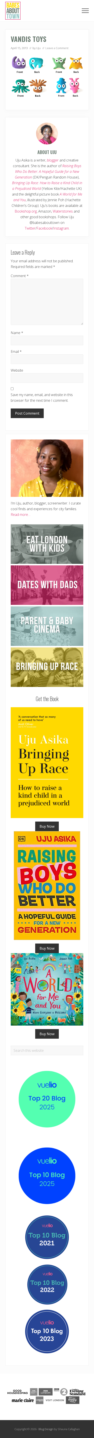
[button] (85, 10)
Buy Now (47, 826)
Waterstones (63, 211)
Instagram (61, 228)
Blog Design (45, 1429)
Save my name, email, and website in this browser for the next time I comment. (42, 397)
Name (17, 332)
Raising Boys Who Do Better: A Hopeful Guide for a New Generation (48, 171)
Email (16, 351)
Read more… (20, 514)
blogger (53, 160)
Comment (20, 275)
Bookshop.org (26, 211)
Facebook (44, 228)
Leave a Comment (56, 48)
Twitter (30, 228)
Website (17, 370)
